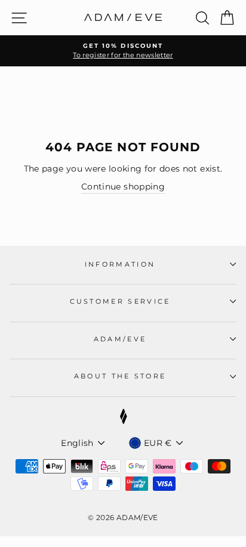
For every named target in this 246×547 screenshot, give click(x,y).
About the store (120, 376)
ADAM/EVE (120, 339)
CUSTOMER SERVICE (120, 301)
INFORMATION (120, 264)
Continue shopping (123, 186)
